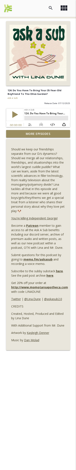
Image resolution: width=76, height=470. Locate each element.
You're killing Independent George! (34, 218)
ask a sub (13, 97)
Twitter (16, 299)
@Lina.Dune (32, 299)
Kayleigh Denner (38, 333)
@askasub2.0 (53, 299)
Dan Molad (31, 340)
